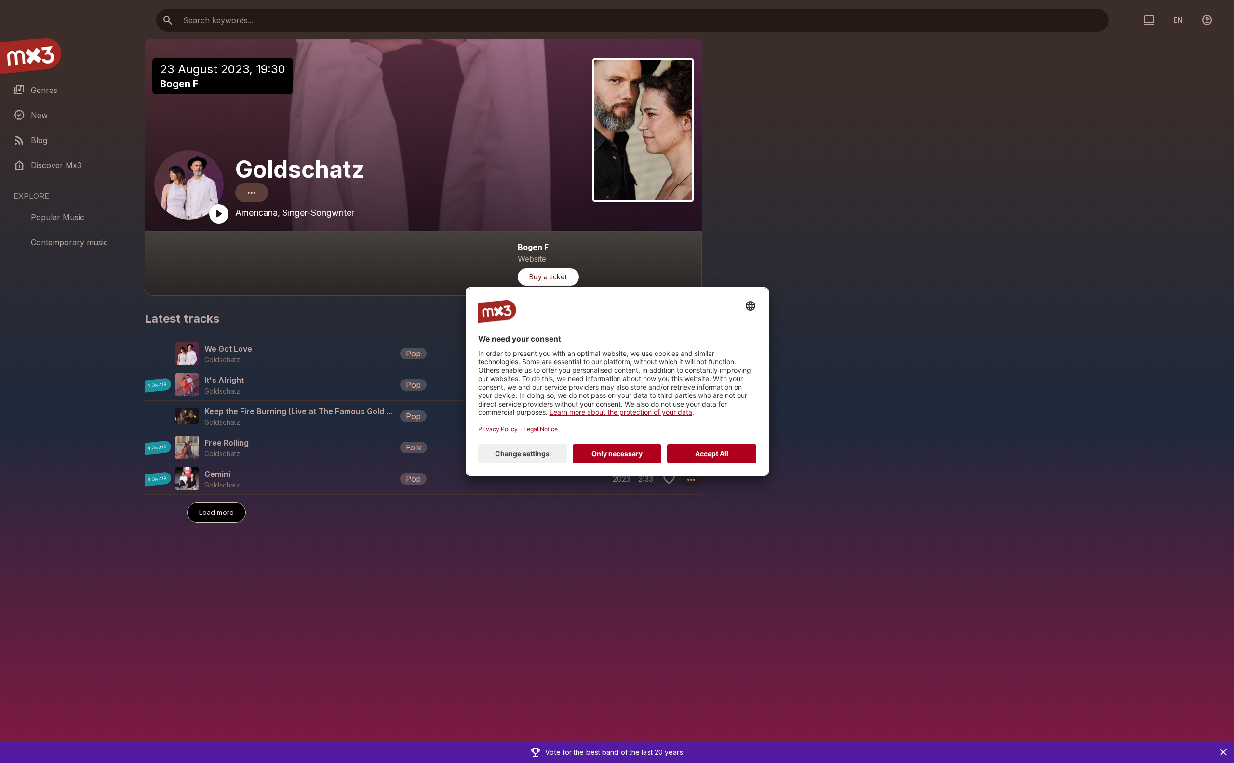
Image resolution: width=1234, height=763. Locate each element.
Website (532, 258)
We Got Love (228, 349)
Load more (216, 512)
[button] (423, 353)
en (1178, 20)
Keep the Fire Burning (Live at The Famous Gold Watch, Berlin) (300, 411)
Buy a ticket (548, 277)
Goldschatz (300, 169)
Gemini (217, 474)
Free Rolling (226, 442)
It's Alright (224, 380)
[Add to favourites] (669, 478)
